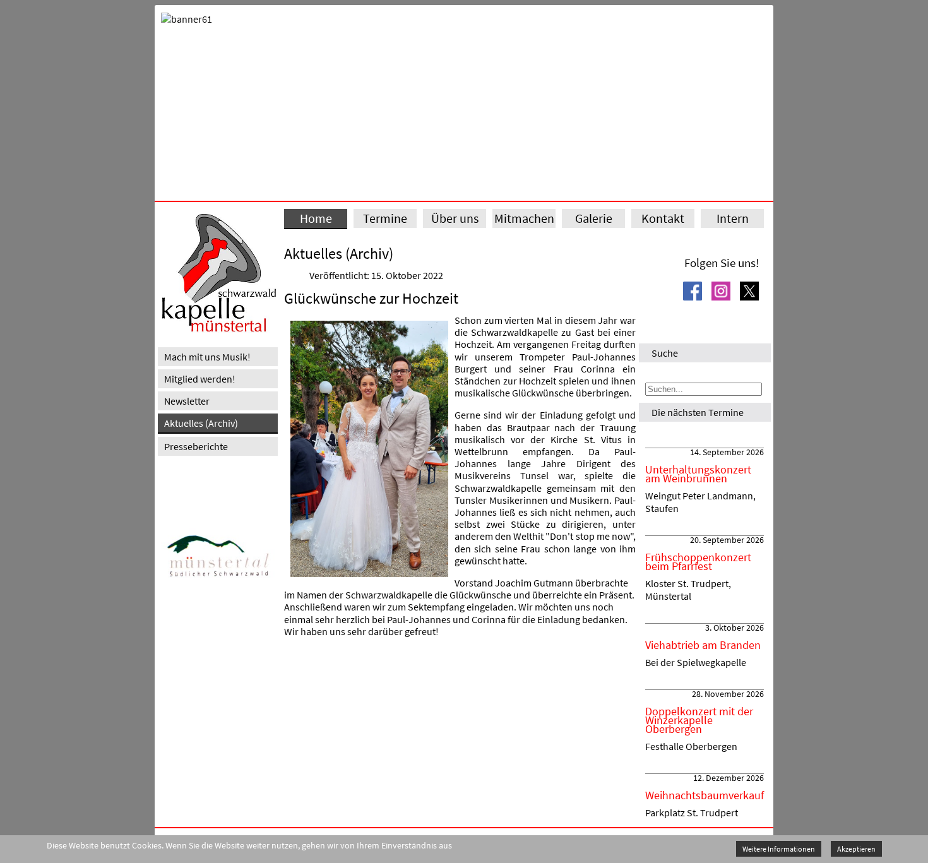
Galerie (593, 218)
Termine (385, 218)
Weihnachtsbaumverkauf (704, 795)
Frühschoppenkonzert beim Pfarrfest (698, 562)
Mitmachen (524, 218)
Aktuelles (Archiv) (201, 423)
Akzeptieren (856, 849)
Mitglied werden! (199, 378)
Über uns (455, 218)
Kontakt (662, 218)
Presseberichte (196, 446)
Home (316, 218)
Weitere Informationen (778, 849)
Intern (733, 218)
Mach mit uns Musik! (207, 356)
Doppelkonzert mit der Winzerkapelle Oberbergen (699, 720)
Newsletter (187, 401)
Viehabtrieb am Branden (703, 645)
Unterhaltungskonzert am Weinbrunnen (698, 474)
